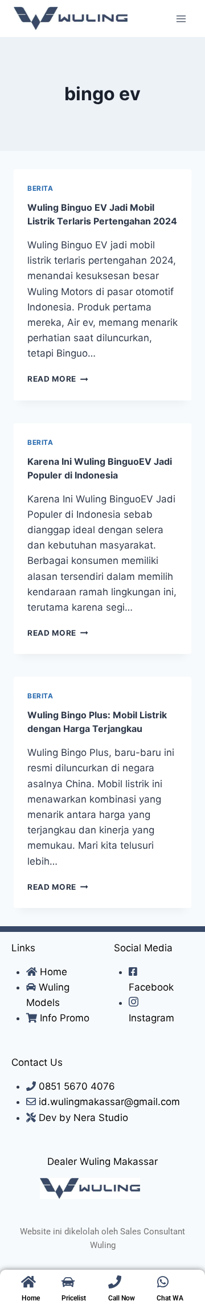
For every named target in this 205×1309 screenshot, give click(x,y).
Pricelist (74, 1298)
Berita (40, 188)
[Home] (28, 1281)
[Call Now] (114, 1281)
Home (31, 1298)
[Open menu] (180, 18)
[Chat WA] (163, 1281)
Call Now (121, 1298)
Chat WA (170, 1298)
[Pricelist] (68, 1281)
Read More (57, 378)
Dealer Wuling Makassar (102, 1161)
